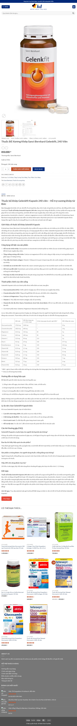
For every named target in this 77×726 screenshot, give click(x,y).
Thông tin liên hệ (6, 681)
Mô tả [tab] (3, 196)
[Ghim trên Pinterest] (16, 184)
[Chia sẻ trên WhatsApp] (3, 184)
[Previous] (5, 69)
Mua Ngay (6, 498)
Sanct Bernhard (8, 180)
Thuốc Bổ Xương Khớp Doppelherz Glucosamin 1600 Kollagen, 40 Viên (37, 593)
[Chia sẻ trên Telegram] (23, 184)
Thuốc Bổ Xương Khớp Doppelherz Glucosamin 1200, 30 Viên (11, 639)
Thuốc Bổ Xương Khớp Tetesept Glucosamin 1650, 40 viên (61, 593)
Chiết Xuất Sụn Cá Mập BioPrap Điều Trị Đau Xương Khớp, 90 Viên (63, 547)
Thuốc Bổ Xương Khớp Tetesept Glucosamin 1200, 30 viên (36, 639)
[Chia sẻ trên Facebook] (6, 184)
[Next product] (3, 147)
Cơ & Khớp (52, 138)
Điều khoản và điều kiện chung (11, 676)
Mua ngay (38, 169)
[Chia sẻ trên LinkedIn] (20, 184)
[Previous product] (6, 147)
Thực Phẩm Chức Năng (19, 138)
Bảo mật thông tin (7, 678)
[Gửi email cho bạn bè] (13, 184)
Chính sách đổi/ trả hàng (9, 673)
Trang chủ (5, 138)
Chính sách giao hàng (8, 671)
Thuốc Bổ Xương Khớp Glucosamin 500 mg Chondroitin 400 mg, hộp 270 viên (13, 547)
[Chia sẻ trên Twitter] (9, 184)
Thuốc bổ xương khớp (19, 180)
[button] (6, 6)
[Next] (71, 69)
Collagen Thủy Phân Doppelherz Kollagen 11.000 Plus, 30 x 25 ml (36, 547)
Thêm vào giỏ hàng (21, 169)
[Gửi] (73, 13)
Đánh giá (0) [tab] (11, 196)
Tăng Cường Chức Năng (38, 138)
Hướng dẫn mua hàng (8, 669)
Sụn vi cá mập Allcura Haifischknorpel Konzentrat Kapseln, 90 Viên (12, 593)
